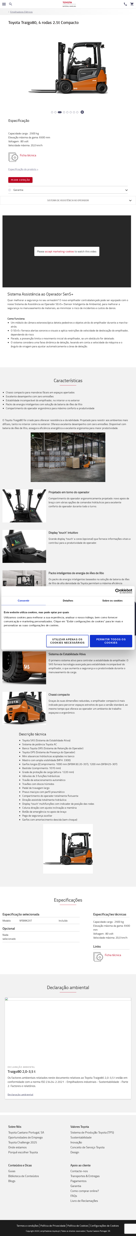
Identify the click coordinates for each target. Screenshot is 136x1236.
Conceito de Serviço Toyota (87, 1147)
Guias (11, 1171)
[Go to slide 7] (74, 112)
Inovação (76, 1142)
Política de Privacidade (53, 1225)
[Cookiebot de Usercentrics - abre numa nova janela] (117, 591)
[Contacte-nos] (125, 4)
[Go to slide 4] (63, 112)
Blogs (11, 1181)
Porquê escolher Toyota (23, 1152)
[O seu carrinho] (132, 4)
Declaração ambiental (20, 1094)
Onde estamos (17, 1147)
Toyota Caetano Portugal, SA (26, 1132)
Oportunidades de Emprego (25, 1137)
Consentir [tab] (23, 600)
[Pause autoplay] (82, 112)
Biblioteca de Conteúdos (23, 1176)
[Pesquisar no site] (10, 4)
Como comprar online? (84, 1191)
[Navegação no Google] (4, 4)
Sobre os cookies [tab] (112, 600)
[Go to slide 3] (59, 112)
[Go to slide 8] (77, 112)
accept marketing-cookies (59, 251)
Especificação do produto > (23, 169)
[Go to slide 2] (55, 112)
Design (74, 1152)
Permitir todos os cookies (111, 641)
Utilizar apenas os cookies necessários (67, 641)
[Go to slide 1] (52, 112)
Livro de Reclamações (84, 1201)
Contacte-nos (79, 1171)
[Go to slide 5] (67, 112)
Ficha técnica (28, 155)
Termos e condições (27, 1225)
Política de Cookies (77, 1225)
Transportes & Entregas (85, 1176)
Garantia (75, 1186)
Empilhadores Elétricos (21, 11)
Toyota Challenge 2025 (22, 1142)
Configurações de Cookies (104, 1225)
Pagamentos (78, 1181)
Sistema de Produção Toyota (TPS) (92, 1132)
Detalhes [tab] (68, 600)
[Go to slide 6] (71, 112)
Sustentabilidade (81, 1137)
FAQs (73, 1196)
